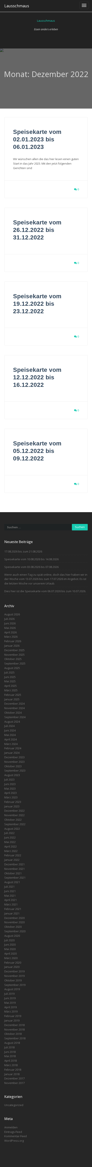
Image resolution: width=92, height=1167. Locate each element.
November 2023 (14, 762)
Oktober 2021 (13, 873)
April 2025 (10, 686)
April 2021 (10, 900)
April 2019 (10, 1007)
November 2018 (14, 1029)
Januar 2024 (11, 753)
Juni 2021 (10, 891)
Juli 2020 (9, 940)
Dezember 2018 (14, 1025)
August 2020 (12, 936)
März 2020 (11, 958)
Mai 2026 (10, 628)
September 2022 (14, 824)
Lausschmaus (16, 5)
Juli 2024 (9, 726)
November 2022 (14, 815)
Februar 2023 (12, 802)
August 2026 (12, 614)
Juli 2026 (9, 619)
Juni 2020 (10, 944)
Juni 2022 (10, 837)
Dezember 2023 (14, 757)
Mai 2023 (10, 788)
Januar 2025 (11, 699)
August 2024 (12, 722)
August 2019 (12, 989)
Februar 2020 (12, 962)
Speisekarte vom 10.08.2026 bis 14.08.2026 (31, 559)
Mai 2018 (10, 1056)
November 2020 (14, 922)
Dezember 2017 (14, 1078)
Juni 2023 (10, 784)
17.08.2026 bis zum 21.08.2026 (23, 551)
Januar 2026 (11, 646)
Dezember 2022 (14, 811)
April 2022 (10, 846)
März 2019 (11, 1011)
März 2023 (11, 797)
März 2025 (11, 690)
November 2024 (14, 708)
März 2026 (11, 637)
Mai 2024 (10, 735)
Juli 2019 (9, 994)
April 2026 (10, 632)
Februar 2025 (12, 695)
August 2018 (12, 1043)
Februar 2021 (12, 909)
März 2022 (11, 851)
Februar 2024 (12, 748)
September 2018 (14, 1038)
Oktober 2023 (13, 766)
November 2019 (14, 976)
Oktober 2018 (13, 1034)
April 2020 (10, 953)
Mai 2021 (10, 896)
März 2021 (11, 904)
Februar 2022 (12, 855)
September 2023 (14, 770)
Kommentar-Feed (15, 1136)
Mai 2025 (10, 681)
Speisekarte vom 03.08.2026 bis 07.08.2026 (31, 567)
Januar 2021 (11, 913)
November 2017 (14, 1083)
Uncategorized (13, 1105)
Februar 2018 (12, 1070)
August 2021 (12, 882)
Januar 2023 (11, 806)
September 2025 (14, 663)
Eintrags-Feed (13, 1132)
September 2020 (14, 931)
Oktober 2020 (13, 927)
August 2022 (12, 829)
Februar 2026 (12, 641)
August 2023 (12, 775)
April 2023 (10, 793)
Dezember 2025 (14, 650)
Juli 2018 (9, 1047)
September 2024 (14, 717)
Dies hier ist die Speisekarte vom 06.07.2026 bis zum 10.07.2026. (45, 591)
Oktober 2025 (13, 659)
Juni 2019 (10, 998)
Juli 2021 (9, 886)
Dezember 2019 (14, 971)
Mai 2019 (10, 1003)
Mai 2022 (10, 842)
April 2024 (10, 739)
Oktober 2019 (13, 980)
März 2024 (11, 744)
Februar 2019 (12, 1016)
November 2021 (14, 869)
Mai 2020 (10, 949)
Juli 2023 (9, 779)
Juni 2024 (10, 730)
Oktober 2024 (13, 712)
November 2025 (14, 655)
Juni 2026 (10, 623)
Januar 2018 (11, 1074)
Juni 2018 (10, 1052)
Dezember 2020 (14, 918)
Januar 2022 (11, 860)
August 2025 (12, 668)
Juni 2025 (10, 677)
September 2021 (14, 877)
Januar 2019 (11, 1020)
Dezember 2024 (14, 703)
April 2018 (10, 1061)
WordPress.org (14, 1141)
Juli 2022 (9, 833)
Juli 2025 (9, 672)
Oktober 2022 (13, 820)
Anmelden (11, 1127)
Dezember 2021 (14, 864)
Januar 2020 (11, 967)
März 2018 (11, 1065)
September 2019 (14, 985)
